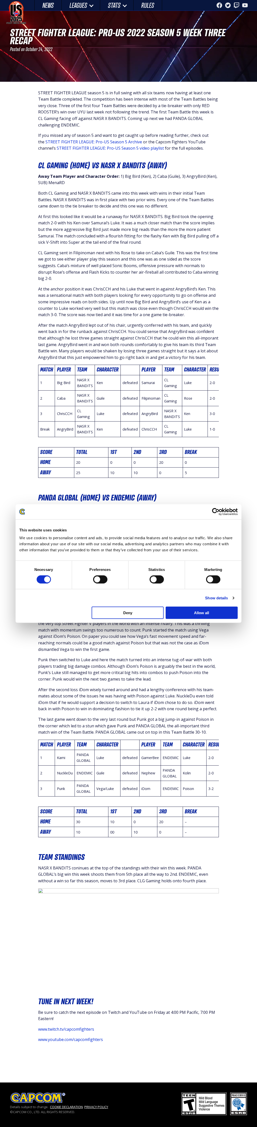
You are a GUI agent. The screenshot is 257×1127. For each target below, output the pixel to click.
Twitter (228, 5)
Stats (114, 5)
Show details (216, 598)
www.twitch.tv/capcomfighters (66, 1029)
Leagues (78, 5)
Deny (127, 613)
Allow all (201, 613)
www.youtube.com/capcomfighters (70, 1039)
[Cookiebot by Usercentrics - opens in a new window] (216, 511)
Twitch (236, 5)
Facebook (219, 5)
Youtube (245, 5)
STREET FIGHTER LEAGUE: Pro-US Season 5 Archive (93, 142)
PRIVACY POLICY (96, 1107)
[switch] (100, 579)
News (48, 5)
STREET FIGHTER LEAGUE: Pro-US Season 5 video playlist (110, 148)
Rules (147, 5)
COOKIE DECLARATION (66, 1107)
